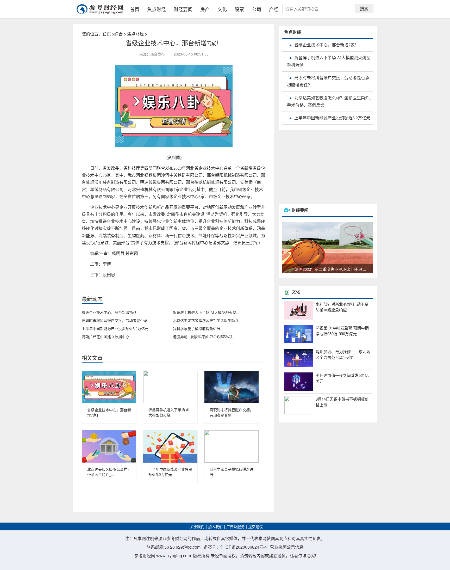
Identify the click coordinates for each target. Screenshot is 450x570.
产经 (273, 9)
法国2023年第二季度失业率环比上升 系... (330, 269)
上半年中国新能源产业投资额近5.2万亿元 (115, 329)
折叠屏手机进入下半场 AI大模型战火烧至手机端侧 (329, 61)
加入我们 (215, 527)
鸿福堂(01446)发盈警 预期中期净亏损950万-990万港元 (342, 330)
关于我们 (197, 527)
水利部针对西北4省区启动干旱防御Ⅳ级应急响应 (342, 307)
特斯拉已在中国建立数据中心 (105, 337)
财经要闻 (183, 9)
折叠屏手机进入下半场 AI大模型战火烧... (206, 313)
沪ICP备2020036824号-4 (243, 547)
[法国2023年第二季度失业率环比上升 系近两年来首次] (327, 247)
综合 (118, 34)
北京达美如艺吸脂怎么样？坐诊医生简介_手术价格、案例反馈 (329, 101)
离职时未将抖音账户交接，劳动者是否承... (116, 321)
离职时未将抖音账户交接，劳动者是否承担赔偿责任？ (328, 81)
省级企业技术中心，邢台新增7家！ (110, 313)
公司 (256, 9)
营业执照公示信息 (286, 547)
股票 (239, 9)
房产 (205, 9)
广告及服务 (235, 527)
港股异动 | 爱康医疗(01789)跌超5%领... (204, 337)
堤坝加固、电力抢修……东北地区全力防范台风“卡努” (343, 354)
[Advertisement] (318, 167)
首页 (134, 9)
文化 (222, 9)
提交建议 (255, 527)
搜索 (364, 8)
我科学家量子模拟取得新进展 (196, 329)
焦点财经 (156, 9)
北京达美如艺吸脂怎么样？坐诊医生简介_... (208, 321)
